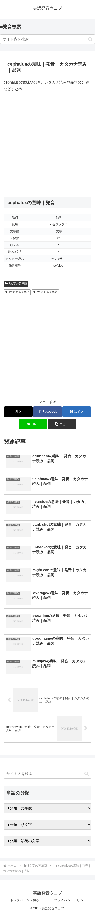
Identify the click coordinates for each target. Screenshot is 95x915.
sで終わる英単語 (47, 292)
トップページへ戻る (24, 900)
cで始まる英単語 (19, 292)
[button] (90, 39)
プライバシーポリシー (70, 900)
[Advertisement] (47, 144)
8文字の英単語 (18, 283)
